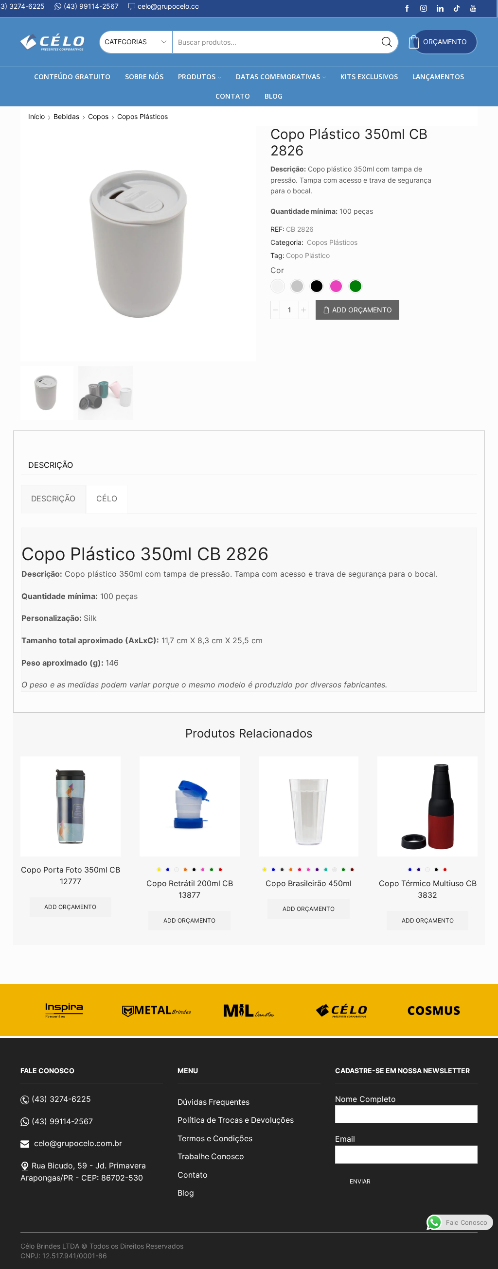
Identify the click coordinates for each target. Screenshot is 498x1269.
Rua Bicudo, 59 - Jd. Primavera (89, 1165)
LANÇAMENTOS (438, 76)
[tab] (50, 465)
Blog (186, 1193)
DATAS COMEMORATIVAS (278, 76)
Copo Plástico (308, 255)
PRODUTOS (196, 76)
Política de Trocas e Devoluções (236, 1120)
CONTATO (232, 96)
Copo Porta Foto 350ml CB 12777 (70, 875)
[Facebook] (407, 9)
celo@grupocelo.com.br (78, 1143)
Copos (98, 116)
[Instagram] (423, 9)
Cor (277, 270)
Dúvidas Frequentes (213, 1102)
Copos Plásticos (142, 116)
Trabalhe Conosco (211, 1156)
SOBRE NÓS (144, 76)
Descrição (50, 465)
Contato (193, 1175)
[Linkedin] (440, 9)
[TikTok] (456, 9)
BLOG (274, 96)
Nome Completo (365, 1099)
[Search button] (387, 42)
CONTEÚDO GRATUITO (72, 76)
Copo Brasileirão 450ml (309, 883)
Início (36, 116)
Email (345, 1139)
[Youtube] (473, 9)
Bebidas (66, 116)
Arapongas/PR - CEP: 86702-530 (81, 1178)
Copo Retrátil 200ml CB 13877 (189, 889)
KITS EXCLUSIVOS (369, 76)
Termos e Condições (215, 1138)
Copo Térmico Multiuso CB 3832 (428, 889)
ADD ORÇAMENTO (362, 310)
